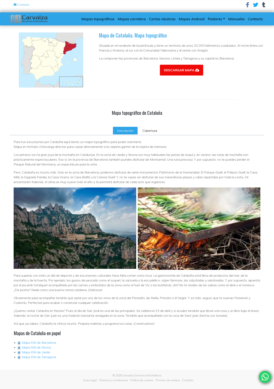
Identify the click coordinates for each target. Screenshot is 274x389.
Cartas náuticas (162, 19)
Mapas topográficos (98, 19)
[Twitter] (255, 5)
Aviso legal (90, 380)
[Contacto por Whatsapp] (265, 377)
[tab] (125, 130)
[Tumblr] (263, 5)
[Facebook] (247, 5)
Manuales (236, 19)
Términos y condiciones (113, 380)
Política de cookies (141, 380)
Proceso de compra (168, 380)
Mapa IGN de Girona (36, 347)
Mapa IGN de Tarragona (39, 357)
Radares (215, 19)
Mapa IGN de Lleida (36, 352)
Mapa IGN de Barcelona (39, 343)
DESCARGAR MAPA (179, 70)
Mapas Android (192, 19)
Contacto (22, 4)
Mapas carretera (132, 19)
